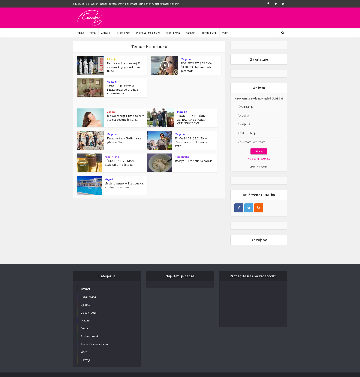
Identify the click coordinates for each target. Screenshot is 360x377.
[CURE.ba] (90, 17)
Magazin (190, 32)
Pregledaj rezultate (258, 158)
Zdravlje (105, 32)
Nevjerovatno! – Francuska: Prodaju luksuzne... (124, 185)
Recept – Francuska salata (194, 161)
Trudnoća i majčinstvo (148, 32)
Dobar (245, 115)
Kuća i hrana (173, 32)
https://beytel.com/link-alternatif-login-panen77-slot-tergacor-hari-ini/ (139, 3)
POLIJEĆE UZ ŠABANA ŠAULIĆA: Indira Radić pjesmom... (196, 67)
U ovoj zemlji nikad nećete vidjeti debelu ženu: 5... (125, 117)
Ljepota (80, 32)
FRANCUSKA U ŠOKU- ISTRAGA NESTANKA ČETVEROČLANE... (192, 119)
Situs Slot (78, 3)
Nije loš (245, 124)
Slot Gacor (92, 3)
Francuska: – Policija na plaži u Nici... (124, 140)
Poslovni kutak (209, 32)
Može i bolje (248, 133)
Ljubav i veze (123, 32)
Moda (93, 32)
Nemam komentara (253, 142)
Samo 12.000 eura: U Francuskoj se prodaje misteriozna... (122, 89)
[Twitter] (248, 207)
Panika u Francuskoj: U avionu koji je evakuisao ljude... (124, 67)
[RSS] (258, 207)
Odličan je (247, 106)
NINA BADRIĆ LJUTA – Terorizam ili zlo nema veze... (191, 142)
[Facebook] (238, 207)
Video (225, 32)
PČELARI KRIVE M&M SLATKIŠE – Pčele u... (120, 162)
